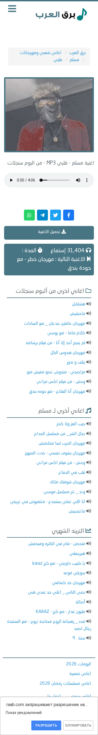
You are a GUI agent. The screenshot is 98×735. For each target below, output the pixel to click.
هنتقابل (78, 304)
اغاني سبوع (81, 696)
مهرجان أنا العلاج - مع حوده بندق (57, 391)
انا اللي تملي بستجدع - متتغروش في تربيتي (47, 502)
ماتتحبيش (77, 511)
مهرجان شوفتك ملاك (67, 482)
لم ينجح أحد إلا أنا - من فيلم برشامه (55, 343)
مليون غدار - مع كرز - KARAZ (60, 612)
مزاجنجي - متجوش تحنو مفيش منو (56, 372)
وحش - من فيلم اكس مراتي (60, 382)
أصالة (80, 602)
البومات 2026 (78, 664)
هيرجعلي (77, 554)
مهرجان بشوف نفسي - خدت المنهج (55, 453)
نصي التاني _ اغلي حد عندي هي (56, 592)
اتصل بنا (54, 696)
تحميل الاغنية (50, 232)
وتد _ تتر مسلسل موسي (64, 492)
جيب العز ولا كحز (71, 424)
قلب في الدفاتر (72, 473)
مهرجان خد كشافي (68, 583)
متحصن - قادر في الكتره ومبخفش (56, 544)
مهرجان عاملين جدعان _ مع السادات (54, 324)
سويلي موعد (74, 573)
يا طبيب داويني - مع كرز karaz (58, 563)
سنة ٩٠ (78, 638)
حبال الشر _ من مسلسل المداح (59, 434)
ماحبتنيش (77, 314)
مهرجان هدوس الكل (67, 353)
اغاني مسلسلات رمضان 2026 (65, 684)
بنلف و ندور (76, 362)
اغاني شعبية (80, 674)
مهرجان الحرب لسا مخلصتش (62, 443)
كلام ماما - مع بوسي (66, 333)
